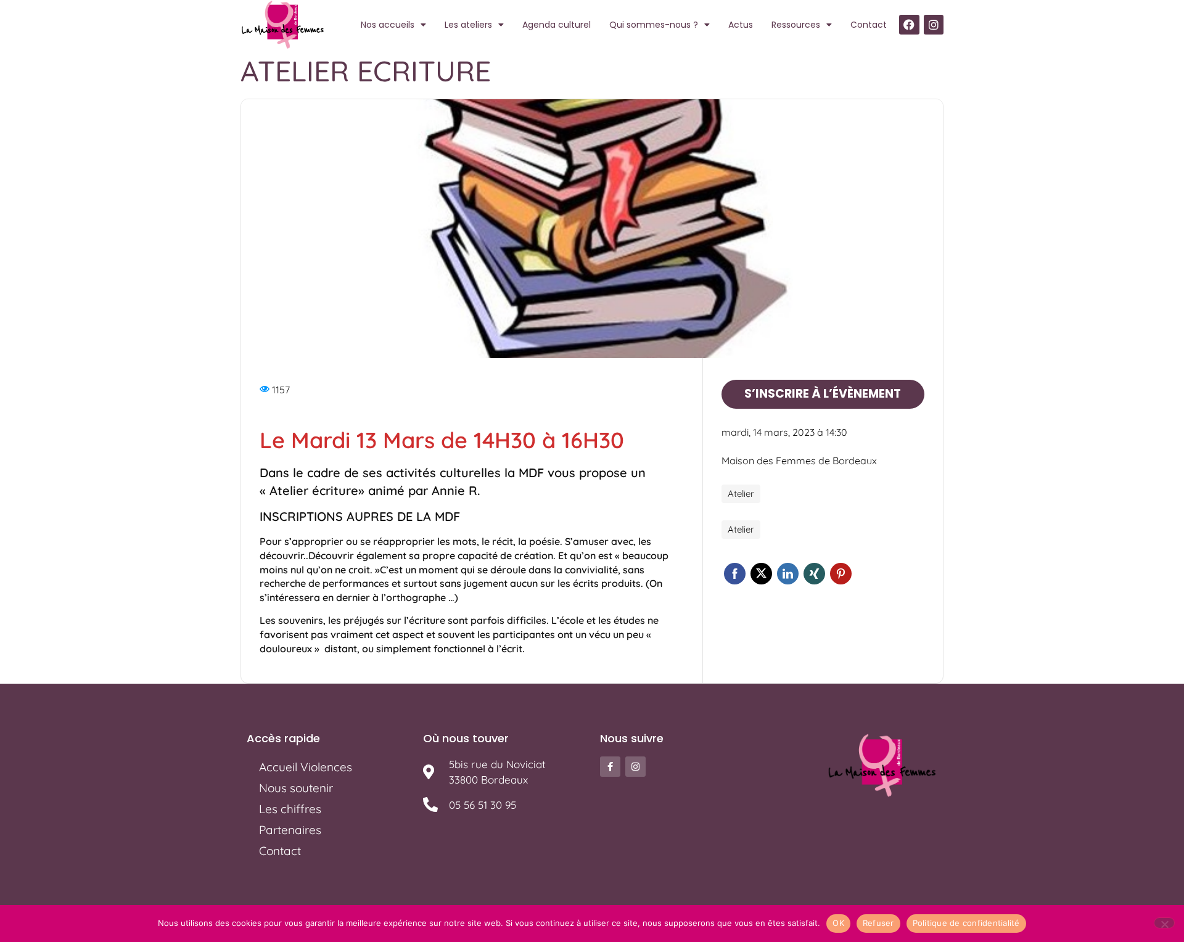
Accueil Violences (305, 767)
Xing (814, 573)
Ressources (795, 24)
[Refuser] (1164, 922)
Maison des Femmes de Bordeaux (799, 460)
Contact (868, 24)
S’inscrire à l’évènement (822, 393)
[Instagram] (934, 25)
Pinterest (841, 573)
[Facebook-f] (610, 766)
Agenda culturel (556, 24)
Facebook (735, 573)
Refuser (878, 923)
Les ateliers (468, 24)
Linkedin (788, 573)
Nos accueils (387, 24)
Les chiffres (290, 808)
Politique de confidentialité (966, 923)
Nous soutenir (296, 787)
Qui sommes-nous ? (653, 24)
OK (838, 923)
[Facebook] (909, 25)
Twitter (761, 573)
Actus (740, 24)
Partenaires (290, 829)
